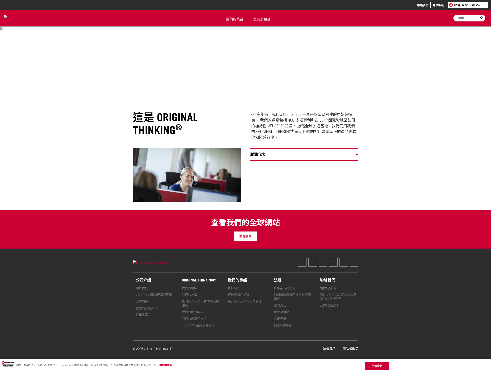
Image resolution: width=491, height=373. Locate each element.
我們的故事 (189, 294)
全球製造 (142, 301)
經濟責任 (280, 305)
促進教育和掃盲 (238, 294)
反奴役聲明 (281, 312)
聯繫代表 (258, 154)
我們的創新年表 (192, 312)
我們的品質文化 (146, 308)
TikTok (323, 262)
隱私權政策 (350, 348)
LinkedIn (343, 262)
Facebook (302, 262)
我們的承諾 (189, 288)
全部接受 (377, 365)
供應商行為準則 (284, 288)
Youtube (354, 262)
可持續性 (234, 288)
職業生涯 (142, 315)
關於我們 (142, 288)
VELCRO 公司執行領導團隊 (154, 294)
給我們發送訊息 (330, 288)
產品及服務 (262, 19)
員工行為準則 (283, 325)
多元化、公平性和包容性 (245, 301)
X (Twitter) (333, 262)
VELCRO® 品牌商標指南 (198, 325)
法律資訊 (329, 348)
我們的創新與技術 (194, 318)
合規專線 (280, 318)
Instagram (312, 262)
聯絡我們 (423, 5)
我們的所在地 (329, 305)
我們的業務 (234, 19)
